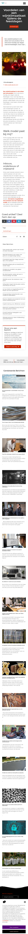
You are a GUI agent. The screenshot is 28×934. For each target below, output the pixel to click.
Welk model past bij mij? (11, 84)
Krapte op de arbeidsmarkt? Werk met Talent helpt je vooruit (12, 614)
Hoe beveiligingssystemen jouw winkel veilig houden (12, 837)
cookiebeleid (5, 920)
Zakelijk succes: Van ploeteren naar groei (12, 280)
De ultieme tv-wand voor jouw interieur (11, 581)
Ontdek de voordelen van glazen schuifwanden (12, 270)
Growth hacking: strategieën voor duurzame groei (12, 313)
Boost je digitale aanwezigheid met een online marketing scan (14, 299)
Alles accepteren (14, 927)
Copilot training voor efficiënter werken (14, 304)
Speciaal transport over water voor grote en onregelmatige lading (12, 255)
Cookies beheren (14, 931)
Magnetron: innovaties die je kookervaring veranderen (12, 486)
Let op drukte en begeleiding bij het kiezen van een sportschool (13, 289)
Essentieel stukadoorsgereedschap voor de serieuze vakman (12, 709)
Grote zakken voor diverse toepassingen (11, 868)
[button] (25, 902)
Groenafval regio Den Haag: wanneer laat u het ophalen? (13, 260)
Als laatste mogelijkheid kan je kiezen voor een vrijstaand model (13, 200)
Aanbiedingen (14, 26)
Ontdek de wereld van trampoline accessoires (12, 772)
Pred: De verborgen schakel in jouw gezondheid (13, 454)
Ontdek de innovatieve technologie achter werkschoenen (12, 741)
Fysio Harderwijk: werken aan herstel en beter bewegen (13, 250)
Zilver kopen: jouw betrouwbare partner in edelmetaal (12, 805)
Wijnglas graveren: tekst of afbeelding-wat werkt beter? (14, 318)
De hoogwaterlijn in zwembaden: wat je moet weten (13, 391)
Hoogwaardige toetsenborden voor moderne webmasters (13, 294)
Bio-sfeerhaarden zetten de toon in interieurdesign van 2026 (13, 275)
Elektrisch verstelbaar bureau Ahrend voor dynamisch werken (13, 308)
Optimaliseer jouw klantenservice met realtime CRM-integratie (13, 518)
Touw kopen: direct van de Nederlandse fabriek (13, 422)
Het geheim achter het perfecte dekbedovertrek (13, 645)
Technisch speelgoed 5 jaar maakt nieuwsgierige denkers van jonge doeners (13, 678)
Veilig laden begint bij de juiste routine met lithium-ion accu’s (14, 284)
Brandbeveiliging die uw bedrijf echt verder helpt (13, 265)
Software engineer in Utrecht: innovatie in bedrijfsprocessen (12, 550)
